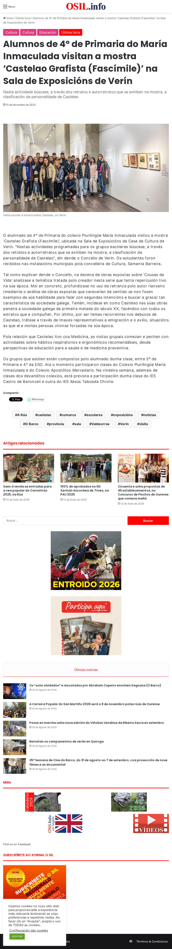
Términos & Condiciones (152, 941)
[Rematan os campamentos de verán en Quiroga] (14, 747)
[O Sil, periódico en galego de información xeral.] (86, 6)
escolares (94, 415)
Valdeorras (100, 424)
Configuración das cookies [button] (28, 930)
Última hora (23, 18)
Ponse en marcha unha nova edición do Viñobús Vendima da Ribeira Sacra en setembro (96, 723)
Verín (124, 424)
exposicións (123, 415)
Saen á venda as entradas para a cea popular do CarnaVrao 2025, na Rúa (27, 490)
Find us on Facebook (17, 844)
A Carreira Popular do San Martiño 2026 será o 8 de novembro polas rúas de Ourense (94, 704)
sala (77, 424)
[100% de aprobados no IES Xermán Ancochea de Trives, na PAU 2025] (85, 468)
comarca (69, 415)
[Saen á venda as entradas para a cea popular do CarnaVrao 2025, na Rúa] (28, 468)
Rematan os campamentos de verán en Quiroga (66, 741)
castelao (44, 415)
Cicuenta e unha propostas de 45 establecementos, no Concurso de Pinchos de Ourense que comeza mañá (143, 492)
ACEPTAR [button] (17, 936)
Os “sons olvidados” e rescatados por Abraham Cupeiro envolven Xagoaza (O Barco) (95, 685)
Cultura (11, 32)
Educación (47, 32)
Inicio (9, 18)
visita (143, 424)
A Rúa (22, 415)
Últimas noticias (86, 670)
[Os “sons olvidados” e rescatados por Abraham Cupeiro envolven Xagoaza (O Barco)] (14, 691)
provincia (56, 424)
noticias (149, 415)
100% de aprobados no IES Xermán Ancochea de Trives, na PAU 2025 (84, 490)
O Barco (31, 424)
